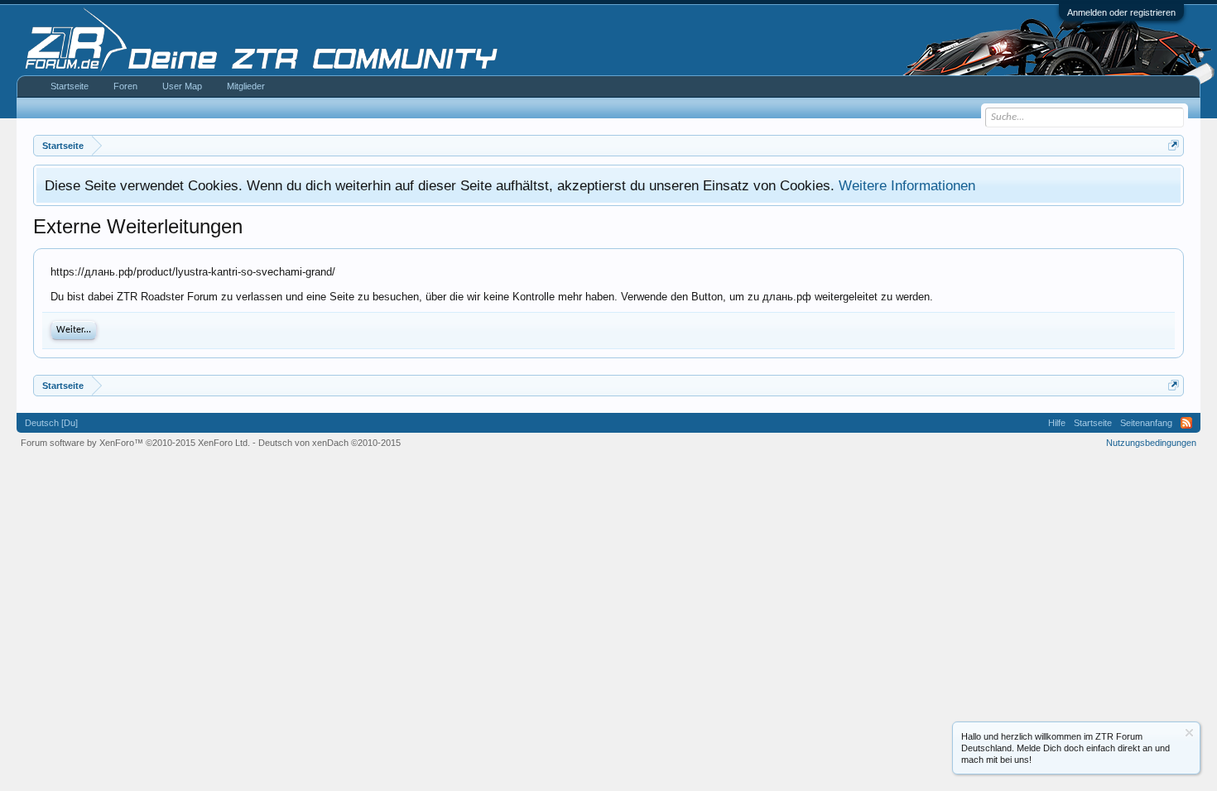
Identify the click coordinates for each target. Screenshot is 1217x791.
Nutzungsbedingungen (1151, 443)
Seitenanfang (1146, 423)
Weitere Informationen (907, 185)
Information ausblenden (1189, 732)
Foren (125, 86)
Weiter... (73, 330)
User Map (182, 86)
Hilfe (1056, 423)
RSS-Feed (1186, 423)
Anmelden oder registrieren (1121, 12)
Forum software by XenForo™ (135, 443)
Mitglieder (246, 86)
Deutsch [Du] (51, 423)
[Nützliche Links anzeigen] (1173, 145)
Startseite (70, 86)
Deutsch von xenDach (329, 443)
